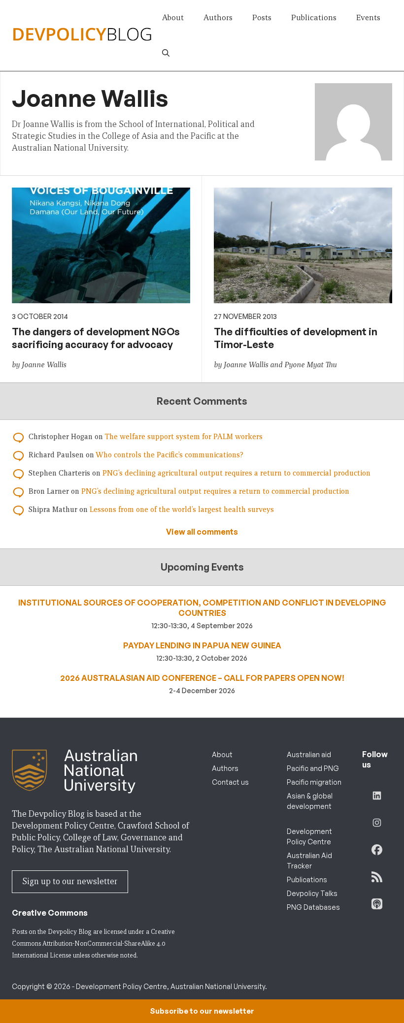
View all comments (202, 532)
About (173, 17)
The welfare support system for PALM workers (184, 436)
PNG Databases (313, 907)
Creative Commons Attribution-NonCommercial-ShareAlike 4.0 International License (93, 943)
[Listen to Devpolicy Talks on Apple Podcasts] (377, 904)
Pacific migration (314, 782)
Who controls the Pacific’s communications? (169, 454)
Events (368, 17)
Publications (314, 17)
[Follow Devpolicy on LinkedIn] (377, 795)
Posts (261, 17)
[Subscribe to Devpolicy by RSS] (377, 877)
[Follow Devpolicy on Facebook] (377, 850)
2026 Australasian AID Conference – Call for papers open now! (202, 678)
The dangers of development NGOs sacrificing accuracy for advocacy (96, 338)
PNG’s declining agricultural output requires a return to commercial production (236, 473)
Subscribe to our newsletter (202, 1011)
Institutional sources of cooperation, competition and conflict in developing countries (202, 608)
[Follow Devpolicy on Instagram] (377, 822)
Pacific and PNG (313, 768)
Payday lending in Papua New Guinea (202, 645)
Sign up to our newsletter (70, 881)
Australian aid (309, 754)
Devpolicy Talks (312, 893)
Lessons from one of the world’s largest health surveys (182, 509)
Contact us (230, 782)
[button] (165, 53)
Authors (218, 17)
